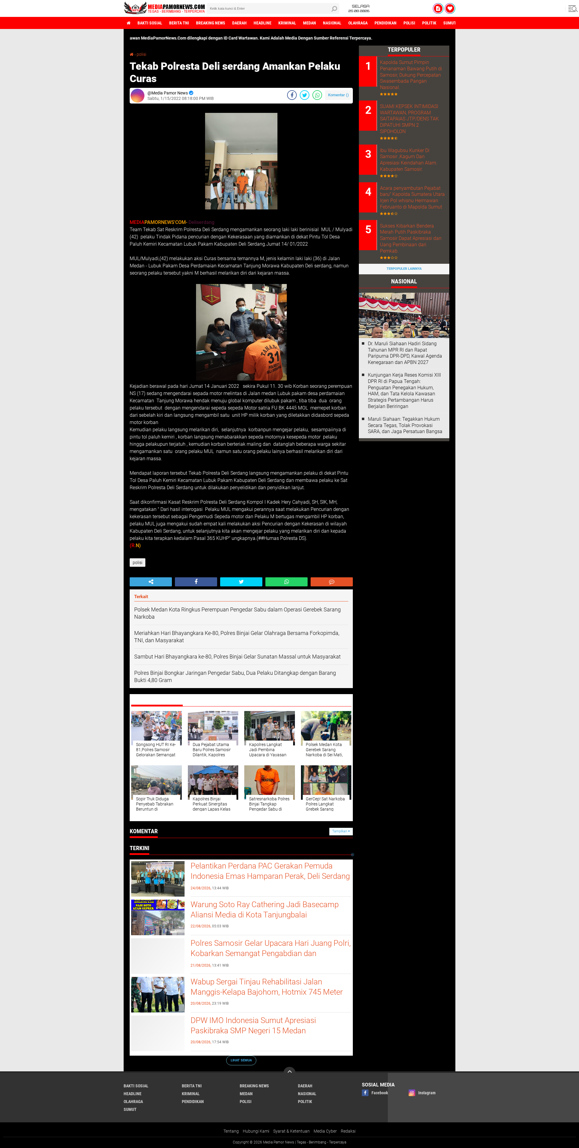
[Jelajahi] (572, 8)
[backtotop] (289, 1073)
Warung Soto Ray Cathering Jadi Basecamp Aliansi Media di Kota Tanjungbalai (265, 909)
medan (309, 23)
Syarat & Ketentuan (291, 1131)
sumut (449, 23)
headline (262, 23)
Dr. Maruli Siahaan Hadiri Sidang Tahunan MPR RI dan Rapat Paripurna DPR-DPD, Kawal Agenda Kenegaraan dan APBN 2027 (405, 353)
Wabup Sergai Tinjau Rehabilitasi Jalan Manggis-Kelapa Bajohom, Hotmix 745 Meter (267, 987)
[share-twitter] (304, 95)
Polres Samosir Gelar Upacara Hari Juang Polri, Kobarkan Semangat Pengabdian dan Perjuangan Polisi (271, 953)
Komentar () (338, 95)
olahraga (358, 23)
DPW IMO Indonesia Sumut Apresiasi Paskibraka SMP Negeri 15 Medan (253, 1025)
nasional (332, 23)
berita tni (179, 23)
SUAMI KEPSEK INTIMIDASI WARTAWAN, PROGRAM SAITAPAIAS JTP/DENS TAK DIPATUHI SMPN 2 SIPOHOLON (409, 119)
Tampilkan (340, 831)
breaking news (210, 23)
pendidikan (386, 23)
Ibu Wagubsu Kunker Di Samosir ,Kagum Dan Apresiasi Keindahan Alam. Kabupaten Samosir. (408, 160)
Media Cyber (325, 1131)
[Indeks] (438, 8)
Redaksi (348, 1131)
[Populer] (450, 8)
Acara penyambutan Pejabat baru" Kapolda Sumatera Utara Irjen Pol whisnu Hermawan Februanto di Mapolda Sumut (412, 197)
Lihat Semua (241, 1060)
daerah (239, 23)
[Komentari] (332, 581)
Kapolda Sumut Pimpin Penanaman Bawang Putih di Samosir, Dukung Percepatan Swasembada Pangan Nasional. (411, 74)
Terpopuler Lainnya (404, 269)
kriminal (287, 23)
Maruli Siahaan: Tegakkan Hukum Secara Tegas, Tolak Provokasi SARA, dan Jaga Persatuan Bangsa (405, 425)
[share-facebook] (292, 95)
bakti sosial (150, 23)
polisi (409, 23)
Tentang (231, 1131)
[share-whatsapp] (317, 95)
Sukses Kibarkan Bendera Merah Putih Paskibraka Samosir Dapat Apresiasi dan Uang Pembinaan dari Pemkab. (410, 238)
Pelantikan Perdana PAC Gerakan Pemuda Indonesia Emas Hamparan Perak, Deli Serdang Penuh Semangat (270, 876)
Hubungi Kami (256, 1131)
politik (429, 23)
